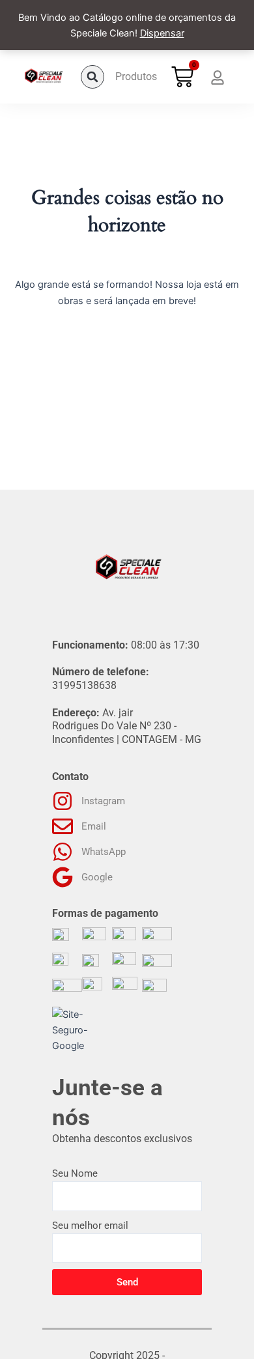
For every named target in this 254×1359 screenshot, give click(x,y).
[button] (92, 77)
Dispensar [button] (162, 33)
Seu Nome (75, 1173)
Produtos (136, 76)
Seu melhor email (90, 1225)
